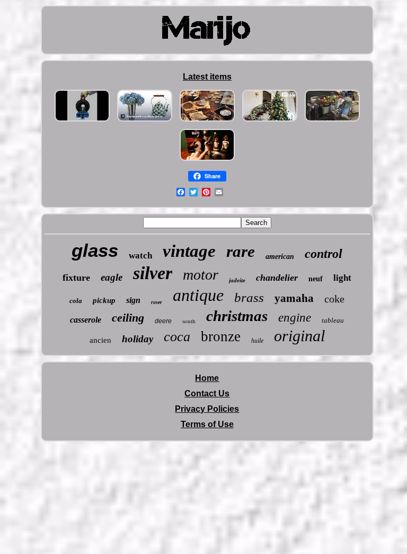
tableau (333, 320)
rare (240, 251)
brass (249, 297)
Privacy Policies (207, 408)
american (280, 257)
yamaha (294, 298)
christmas (237, 315)
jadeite (237, 280)
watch (140, 255)
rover (156, 302)
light (342, 278)
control (323, 254)
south (189, 321)
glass (95, 250)
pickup (104, 300)
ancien (100, 340)
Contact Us (206, 393)
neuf (315, 279)
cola (75, 301)
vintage (189, 251)
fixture (76, 277)
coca (177, 336)
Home (207, 378)
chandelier (277, 277)
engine (294, 317)
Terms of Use (207, 424)
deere (163, 321)
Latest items (207, 76)
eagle (111, 277)
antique (198, 295)
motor (200, 274)
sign (133, 300)
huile (257, 340)
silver (152, 273)
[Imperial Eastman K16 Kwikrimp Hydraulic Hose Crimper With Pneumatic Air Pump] (82, 121)
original (299, 335)
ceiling (128, 317)
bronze (221, 336)
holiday (137, 338)
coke (334, 299)
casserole (85, 319)
